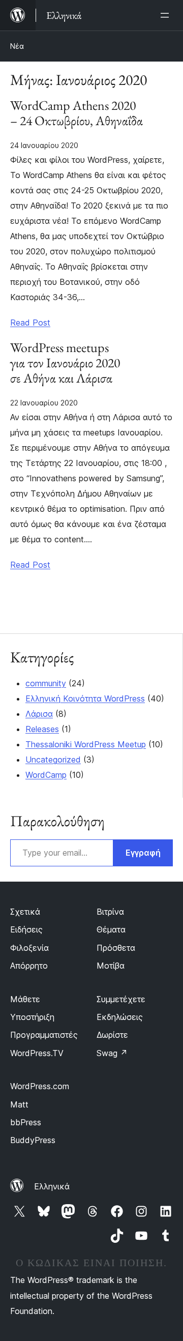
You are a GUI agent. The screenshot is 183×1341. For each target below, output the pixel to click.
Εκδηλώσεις (120, 1017)
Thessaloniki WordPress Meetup (85, 744)
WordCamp (46, 775)
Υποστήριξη (32, 1017)
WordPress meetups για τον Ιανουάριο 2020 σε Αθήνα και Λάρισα (65, 363)
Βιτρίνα (110, 912)
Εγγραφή (143, 853)
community (45, 683)
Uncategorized (53, 759)
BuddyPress (32, 1140)
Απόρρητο (29, 965)
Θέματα (111, 929)
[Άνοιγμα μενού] (166, 15)
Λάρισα (39, 714)
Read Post (30, 322)
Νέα (17, 46)
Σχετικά (25, 912)
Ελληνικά (52, 1186)
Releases (42, 729)
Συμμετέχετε (121, 999)
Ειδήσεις (26, 929)
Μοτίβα (111, 965)
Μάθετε (25, 999)
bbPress (25, 1122)
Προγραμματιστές (44, 1035)
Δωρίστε (112, 1035)
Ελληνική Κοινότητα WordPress (85, 698)
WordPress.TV (37, 1053)
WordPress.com (39, 1086)
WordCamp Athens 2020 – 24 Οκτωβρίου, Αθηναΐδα (76, 113)
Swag (112, 1053)
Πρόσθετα (116, 948)
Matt (19, 1104)
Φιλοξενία (29, 948)
